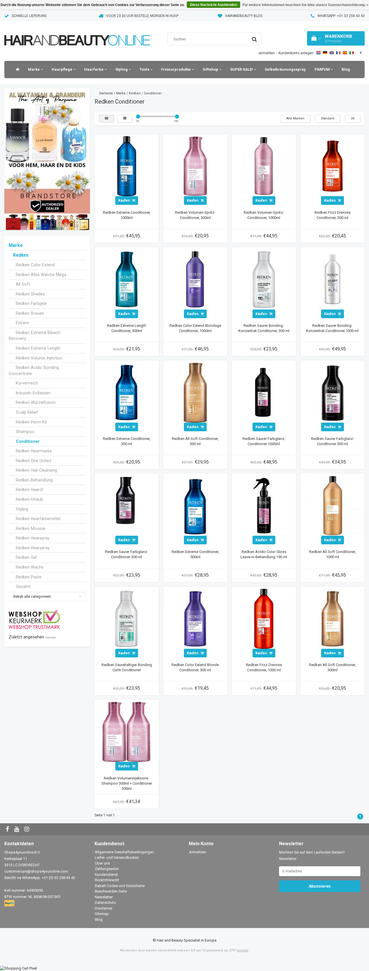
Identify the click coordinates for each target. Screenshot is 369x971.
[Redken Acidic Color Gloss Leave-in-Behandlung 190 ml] (264, 505)
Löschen (50, 637)
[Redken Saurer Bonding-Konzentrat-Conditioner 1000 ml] (332, 279)
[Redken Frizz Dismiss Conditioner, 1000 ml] (264, 618)
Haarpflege (62, 69)
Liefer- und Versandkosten (117, 857)
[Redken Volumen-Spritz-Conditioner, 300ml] (195, 166)
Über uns (102, 863)
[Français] (338, 52)
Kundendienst (106, 874)
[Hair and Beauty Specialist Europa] (77, 33)
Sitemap (102, 914)
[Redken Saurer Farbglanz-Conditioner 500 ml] (332, 392)
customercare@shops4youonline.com (36, 871)
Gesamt (23, 586)
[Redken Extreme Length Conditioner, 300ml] (127, 279)
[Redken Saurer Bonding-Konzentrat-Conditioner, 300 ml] (264, 279)
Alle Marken (295, 118)
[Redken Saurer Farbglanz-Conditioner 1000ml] (264, 392)
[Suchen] (254, 39)
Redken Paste (29, 577)
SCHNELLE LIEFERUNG (29, 16)
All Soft (23, 284)
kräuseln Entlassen (33, 393)
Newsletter (104, 897)
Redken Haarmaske (34, 451)
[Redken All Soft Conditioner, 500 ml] (195, 392)
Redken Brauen (30, 313)
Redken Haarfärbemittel (38, 518)
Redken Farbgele (31, 303)
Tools (145, 69)
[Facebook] (8, 829)
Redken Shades (30, 294)
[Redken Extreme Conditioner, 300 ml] (127, 392)
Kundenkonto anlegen (295, 53)
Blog (346, 69)
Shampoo (25, 431)
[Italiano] (351, 52)
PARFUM (323, 69)
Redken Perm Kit (31, 422)
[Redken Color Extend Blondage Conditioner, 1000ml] (195, 279)
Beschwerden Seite (111, 891)
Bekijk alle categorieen (32, 596)
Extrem (22, 322)
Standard (327, 118)
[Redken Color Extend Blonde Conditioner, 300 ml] (195, 618)
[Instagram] (27, 829)
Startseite (106, 93)
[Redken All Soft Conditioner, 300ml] (332, 618)
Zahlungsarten (107, 869)
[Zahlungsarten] (10, 903)
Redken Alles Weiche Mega (41, 274)
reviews (242, 950)
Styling (122, 69)
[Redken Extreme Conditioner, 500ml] (195, 505)
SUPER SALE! (242, 69)
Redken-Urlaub (29, 499)
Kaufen (124, 200)
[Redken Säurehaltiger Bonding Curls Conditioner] (127, 618)
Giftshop (211, 69)
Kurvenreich (27, 383)
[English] (332, 52)
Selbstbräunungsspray (285, 69)
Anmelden (197, 852)
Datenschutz (105, 902)
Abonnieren (320, 886)
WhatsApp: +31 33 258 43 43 (341, 16)
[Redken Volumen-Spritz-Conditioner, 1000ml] (264, 166)
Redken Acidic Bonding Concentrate (34, 370)
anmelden (267, 53)
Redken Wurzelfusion (36, 402)
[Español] (345, 52)
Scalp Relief (27, 412)
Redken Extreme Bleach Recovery (34, 335)
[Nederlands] (318, 52)
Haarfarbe (94, 69)
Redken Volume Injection (39, 358)
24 (352, 118)
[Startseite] (16, 69)
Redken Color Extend (35, 265)
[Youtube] (17, 829)
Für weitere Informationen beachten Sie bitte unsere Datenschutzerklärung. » (305, 5)
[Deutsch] (325, 52)
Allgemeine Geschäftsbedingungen (124, 852)
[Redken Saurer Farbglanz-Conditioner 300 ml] (127, 505)
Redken (21, 255)
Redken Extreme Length (38, 348)
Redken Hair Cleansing (36, 470)
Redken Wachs (30, 567)
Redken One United (33, 460)
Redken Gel (26, 557)
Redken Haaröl (29, 489)
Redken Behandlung (34, 480)
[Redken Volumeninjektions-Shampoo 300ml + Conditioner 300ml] (127, 731)
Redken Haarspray (33, 538)
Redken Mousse (31, 528)
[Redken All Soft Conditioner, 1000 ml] (332, 505)
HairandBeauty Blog (244, 16)
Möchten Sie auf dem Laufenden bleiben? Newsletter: (311, 855)
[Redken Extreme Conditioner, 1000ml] (127, 166)
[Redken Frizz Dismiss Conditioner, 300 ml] (332, 166)
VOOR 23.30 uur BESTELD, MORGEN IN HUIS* (142, 16)
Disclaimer (103, 908)
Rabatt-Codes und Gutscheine (120, 886)
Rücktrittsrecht (107, 880)
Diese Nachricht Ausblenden (213, 5)
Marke (34, 69)
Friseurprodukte (176, 69)
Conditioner (28, 441)
